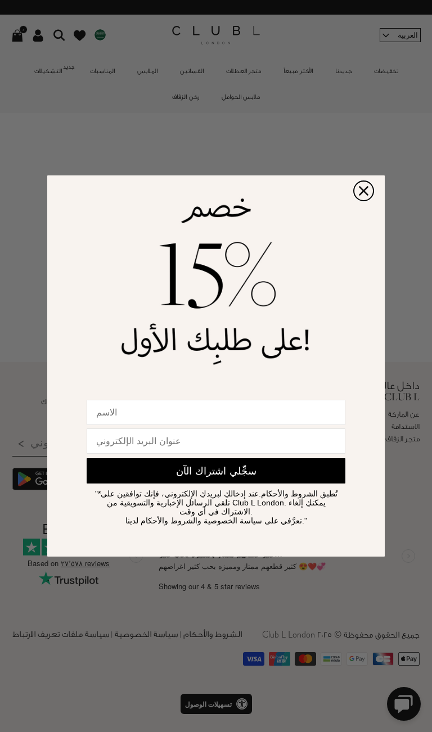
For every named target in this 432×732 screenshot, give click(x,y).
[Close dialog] (364, 191)
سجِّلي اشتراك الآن (216, 471)
